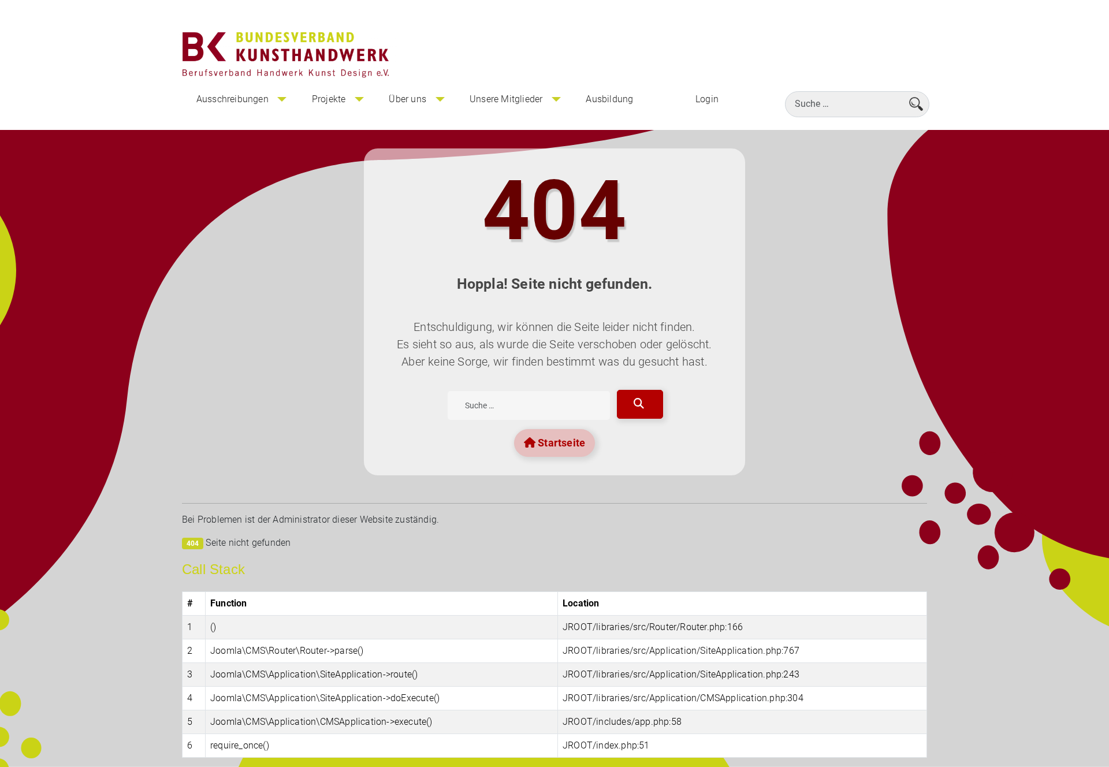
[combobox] (857, 104)
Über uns (407, 99)
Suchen (640, 404)
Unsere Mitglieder (506, 99)
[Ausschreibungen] (282, 99)
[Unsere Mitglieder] (555, 99)
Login (707, 99)
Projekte (329, 99)
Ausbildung (609, 99)
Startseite (560, 443)
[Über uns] (439, 99)
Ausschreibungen (232, 99)
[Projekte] (358, 99)
